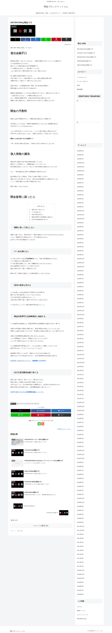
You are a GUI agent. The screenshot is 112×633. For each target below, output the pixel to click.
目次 (38, 206)
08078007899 (30, 403)
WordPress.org (81, 618)
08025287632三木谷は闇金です (86, 57)
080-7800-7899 (22, 403)
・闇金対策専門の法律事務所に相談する (41, 217)
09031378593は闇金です (84, 65)
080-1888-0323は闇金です (85, 49)
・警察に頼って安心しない (38, 209)
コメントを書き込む (41, 526)
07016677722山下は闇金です (86, 53)
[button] (66, 39)
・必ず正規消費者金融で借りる (39, 219)
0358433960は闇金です (84, 61)
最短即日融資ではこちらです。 (27, 392)
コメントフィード (82, 614)
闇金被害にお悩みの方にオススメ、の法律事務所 (28, 360)
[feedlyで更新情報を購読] (39, 423)
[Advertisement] (88, 28)
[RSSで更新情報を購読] (42, 423)
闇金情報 (14, 403)
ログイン (80, 606)
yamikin (37, 403)
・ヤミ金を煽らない (36, 212)
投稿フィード (81, 610)
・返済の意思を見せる (37, 214)
